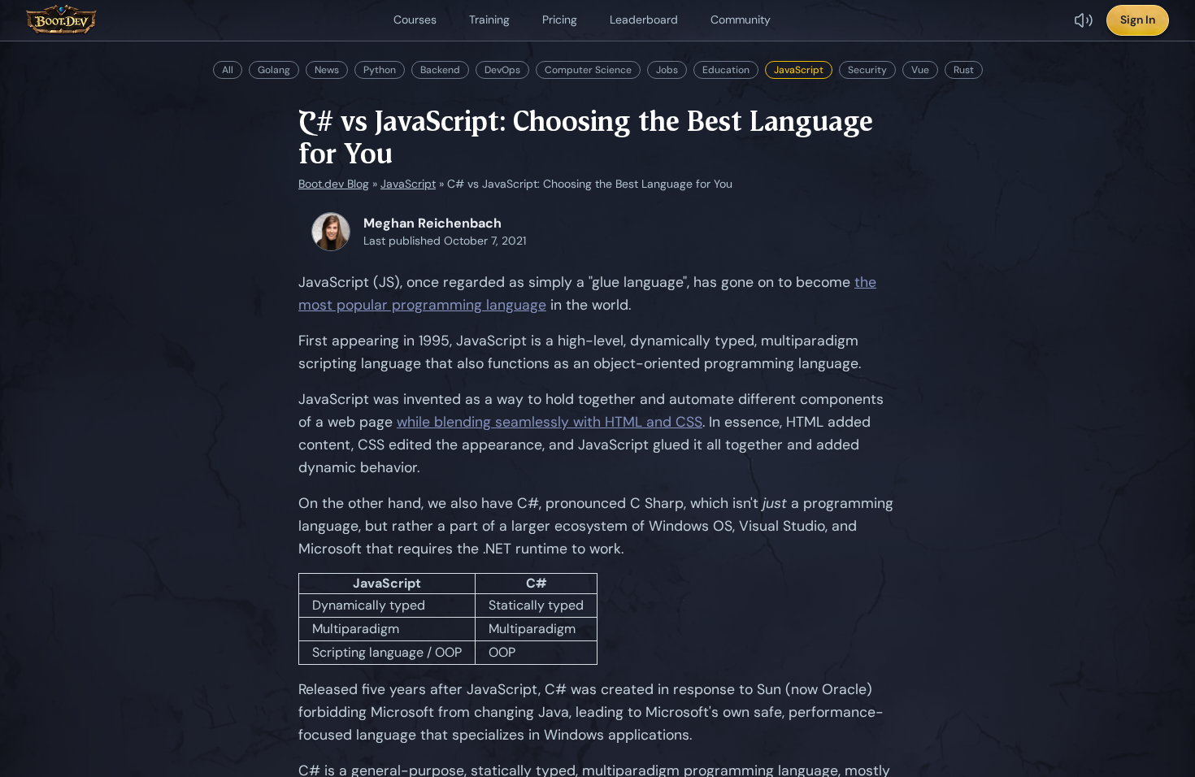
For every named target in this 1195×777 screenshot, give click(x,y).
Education (726, 69)
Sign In (1137, 19)
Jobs (667, 69)
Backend (440, 69)
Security (867, 69)
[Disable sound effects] (1083, 20)
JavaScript (798, 69)
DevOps (502, 69)
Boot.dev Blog (333, 183)
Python (379, 69)
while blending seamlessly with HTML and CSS (549, 422)
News (327, 69)
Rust (964, 69)
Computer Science (588, 69)
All (227, 69)
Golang (274, 69)
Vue (920, 69)
